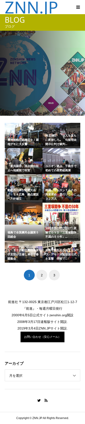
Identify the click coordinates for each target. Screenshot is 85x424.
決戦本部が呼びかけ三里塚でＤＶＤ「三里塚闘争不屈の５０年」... (60, 232)
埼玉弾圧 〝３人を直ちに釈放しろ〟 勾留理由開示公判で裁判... (60, 140)
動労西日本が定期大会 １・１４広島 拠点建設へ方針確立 (23, 194)
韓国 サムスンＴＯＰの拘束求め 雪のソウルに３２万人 (60, 194)
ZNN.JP (31, 7)
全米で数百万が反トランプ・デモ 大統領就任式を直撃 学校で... (60, 254)
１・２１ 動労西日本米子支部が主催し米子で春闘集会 (23, 254)
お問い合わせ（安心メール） (42, 336)
